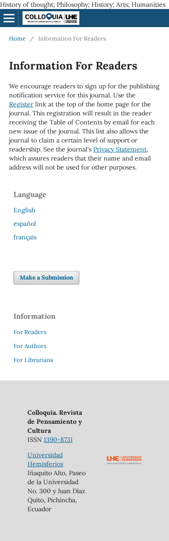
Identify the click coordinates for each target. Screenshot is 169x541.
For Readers (30, 332)
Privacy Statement (119, 149)
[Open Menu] (9, 18)
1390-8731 (58, 440)
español (25, 224)
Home (17, 38)
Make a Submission (46, 277)
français (25, 237)
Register (21, 104)
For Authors (30, 346)
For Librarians (33, 360)
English (24, 210)
